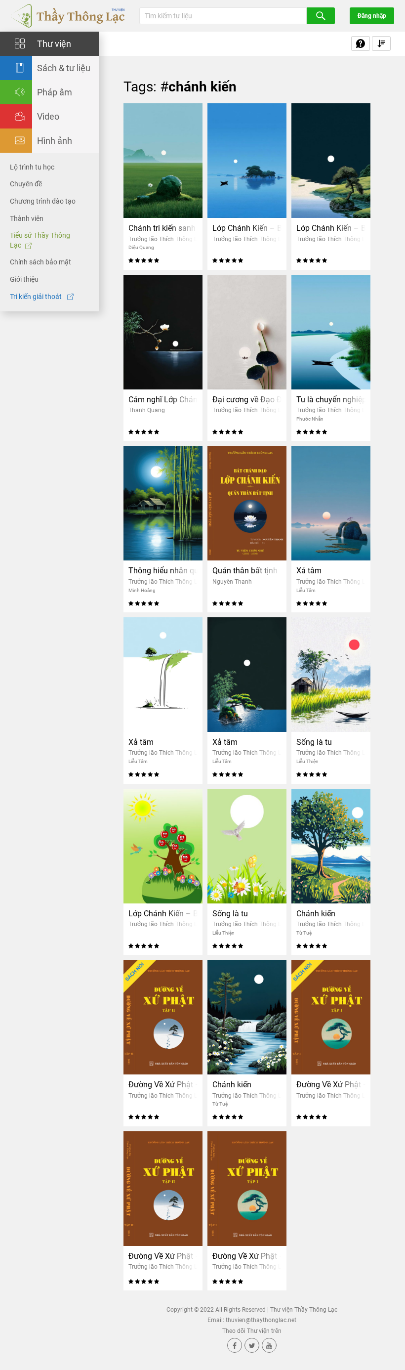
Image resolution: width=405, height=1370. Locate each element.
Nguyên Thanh (232, 581)
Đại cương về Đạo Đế (247, 399)
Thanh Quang (146, 410)
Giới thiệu (24, 279)
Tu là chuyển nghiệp (330, 399)
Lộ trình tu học (32, 167)
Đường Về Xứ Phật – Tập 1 (330, 1084)
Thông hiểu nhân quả (163, 570)
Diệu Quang (141, 247)
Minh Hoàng (142, 590)
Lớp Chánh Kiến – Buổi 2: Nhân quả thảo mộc (163, 913)
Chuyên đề (26, 184)
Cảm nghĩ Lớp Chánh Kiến (163, 399)
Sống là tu (314, 742)
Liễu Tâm (306, 590)
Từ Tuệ (304, 933)
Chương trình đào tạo (43, 201)
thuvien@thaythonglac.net (261, 1320)
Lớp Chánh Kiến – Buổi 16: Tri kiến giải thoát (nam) (247, 228)
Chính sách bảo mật (40, 262)
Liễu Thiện (307, 761)
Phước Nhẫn (310, 419)
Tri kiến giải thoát (36, 296)
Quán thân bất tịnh (245, 570)
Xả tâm (309, 570)
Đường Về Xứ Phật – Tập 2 (163, 1084)
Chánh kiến (315, 913)
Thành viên (26, 218)
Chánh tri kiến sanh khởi (163, 228)
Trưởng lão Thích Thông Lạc (165, 239)
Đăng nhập (372, 15)
